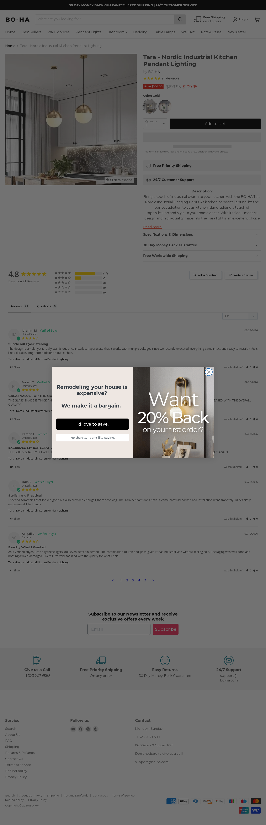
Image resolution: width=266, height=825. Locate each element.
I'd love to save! (92, 424)
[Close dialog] (208, 372)
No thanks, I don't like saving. (92, 438)
